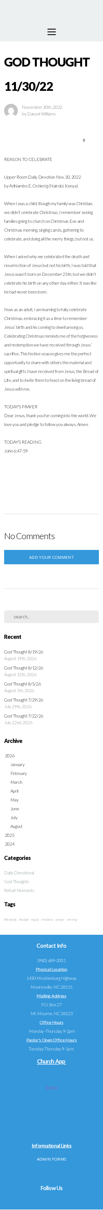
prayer (59, 919)
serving (72, 919)
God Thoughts (16, 881)
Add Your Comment (51, 557)
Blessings (10, 919)
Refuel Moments (19, 890)
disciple (24, 919)
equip (34, 919)
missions (47, 919)
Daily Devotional (19, 872)
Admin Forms (51, 1159)
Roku (51, 1087)
